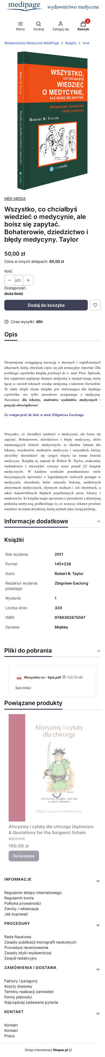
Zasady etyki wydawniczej (27, 952)
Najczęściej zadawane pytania (31, 1002)
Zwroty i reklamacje (21, 908)
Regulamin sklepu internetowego (33, 892)
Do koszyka (23, 856)
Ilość (8, 271)
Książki (70, 43)
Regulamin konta (19, 898)
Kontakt (11, 1025)
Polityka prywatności (22, 903)
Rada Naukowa (17, 936)
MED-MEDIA (15, 198)
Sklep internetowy (46, 1050)
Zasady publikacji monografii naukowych (40, 942)
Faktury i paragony (21, 981)
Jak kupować (16, 914)
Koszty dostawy (18, 986)
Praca (9, 1035)
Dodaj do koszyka (46, 305)
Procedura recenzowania (26, 947)
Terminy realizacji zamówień (29, 991)
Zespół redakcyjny (20, 958)
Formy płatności (18, 997)
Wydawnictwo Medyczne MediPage (31, 43)
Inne (86, 43)
